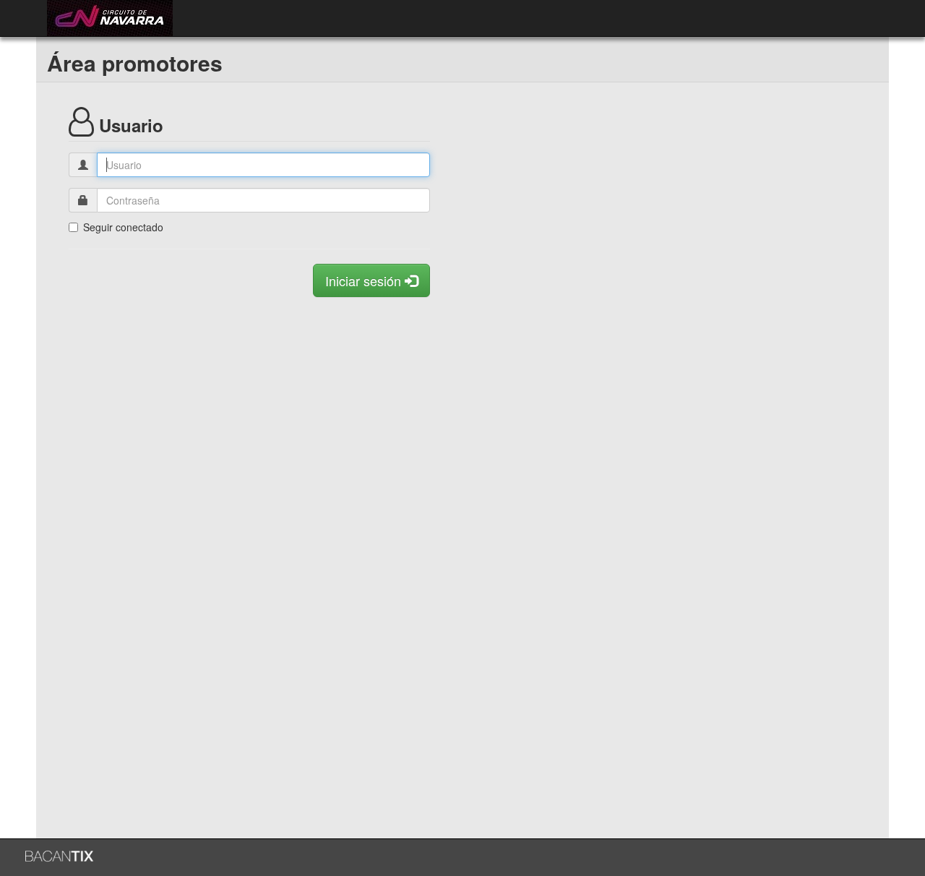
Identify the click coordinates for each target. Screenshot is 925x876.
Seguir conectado (123, 227)
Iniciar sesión (365, 280)
